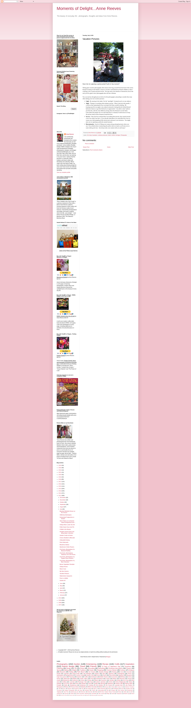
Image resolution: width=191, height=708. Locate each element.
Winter (100, 687)
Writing (75, 678)
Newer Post (86, 147)
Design (68, 668)
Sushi (113, 693)
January (62, 595)
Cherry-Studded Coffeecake (67, 537)
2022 (60, 470)
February (62, 592)
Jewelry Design (103, 672)
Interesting (101, 668)
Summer (79, 677)
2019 (60, 477)
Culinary (122, 670)
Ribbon (96, 680)
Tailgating (59, 691)
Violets (125, 691)
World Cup (126, 693)
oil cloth (131, 691)
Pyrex (64, 688)
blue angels (88, 688)
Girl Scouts (109, 685)
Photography (124, 135)
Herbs (82, 680)
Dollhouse (75, 680)
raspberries (59, 693)
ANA (103, 673)
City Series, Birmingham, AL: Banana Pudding (67, 550)
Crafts (117, 664)
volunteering (103, 688)
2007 (60, 605)
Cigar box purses (61, 677)
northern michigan (115, 135)
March (62, 590)
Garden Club (90, 675)
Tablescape (66, 678)
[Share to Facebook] (114, 133)
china (89, 683)
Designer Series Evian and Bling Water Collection (67, 532)
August (62, 507)
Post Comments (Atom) (96, 150)
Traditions (83, 670)
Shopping (100, 670)
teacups (66, 693)
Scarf (122, 688)
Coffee (86, 677)
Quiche (88, 695)
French (130, 673)
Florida (58, 673)
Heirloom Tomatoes (129, 686)
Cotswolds (93, 693)
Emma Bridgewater (120, 682)
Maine (114, 678)
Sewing (114, 672)
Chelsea (113, 686)
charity (58, 680)
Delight (74, 670)
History (130, 682)
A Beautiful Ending (65, 540)
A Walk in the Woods (65, 529)
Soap (91, 682)
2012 (60, 493)
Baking (66, 670)
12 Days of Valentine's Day (111, 666)
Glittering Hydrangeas (66, 515)
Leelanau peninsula (102, 135)
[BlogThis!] (110, 133)
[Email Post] (104, 132)
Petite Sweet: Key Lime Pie (67, 527)
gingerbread (69, 675)
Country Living (80, 675)
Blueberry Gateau (64, 544)
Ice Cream (92, 672)
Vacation (111, 680)
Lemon (108, 678)
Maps (108, 693)
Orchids (89, 680)
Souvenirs (104, 680)
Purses (77, 683)
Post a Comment (89, 143)
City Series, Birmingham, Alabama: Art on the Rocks (67, 553)
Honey (58, 678)
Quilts (65, 685)
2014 (60, 488)
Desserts (62, 672)
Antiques (131, 670)
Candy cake (71, 695)
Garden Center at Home (66, 535)
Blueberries (66, 680)
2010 (60, 598)
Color (121, 672)
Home (108, 147)
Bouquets (129, 675)
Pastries (97, 673)
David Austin (75, 673)
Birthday (123, 677)
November (63, 500)
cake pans (79, 690)
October (62, 502)
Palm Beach (81, 672)
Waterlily (83, 687)
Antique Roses (64, 566)
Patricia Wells (128, 683)
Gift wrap (102, 683)
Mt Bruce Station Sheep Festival (108, 691)
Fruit (92, 678)
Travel (82, 666)
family (118, 680)
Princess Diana (75, 687)
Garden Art (62, 580)
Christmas (128, 666)
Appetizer (121, 675)
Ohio (107, 690)
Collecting (60, 668)
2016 (60, 484)
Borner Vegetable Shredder (67, 564)
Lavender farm (119, 685)
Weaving (93, 695)
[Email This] (108, 133)
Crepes (93, 690)
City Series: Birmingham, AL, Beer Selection (67, 561)
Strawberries (73, 685)
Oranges (113, 690)
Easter (92, 670)
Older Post (131, 147)
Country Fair (120, 686)
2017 (60, 481)
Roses (82, 668)
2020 (60, 474)
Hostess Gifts (119, 683)
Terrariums (59, 690)
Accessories (114, 677)
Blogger (108, 656)
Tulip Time (65, 691)
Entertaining (91, 664)
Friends (93, 666)
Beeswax (106, 686)
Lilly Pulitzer (128, 685)
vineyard (99, 695)
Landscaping (101, 690)
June (61, 583)
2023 (60, 467)
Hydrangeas (60, 675)
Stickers (70, 688)
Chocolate (129, 672)
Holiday (71, 672)
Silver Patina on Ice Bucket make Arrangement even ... (68, 521)
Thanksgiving (120, 673)
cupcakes (66, 673)
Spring (59, 670)
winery (109, 688)
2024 (60, 465)
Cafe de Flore (64, 695)
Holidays (59, 683)
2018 (60, 479)
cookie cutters (83, 678)
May (61, 585)
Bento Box (90, 691)
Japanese (111, 673)
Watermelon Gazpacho (66, 576)
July (61, 509)
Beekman (83, 691)
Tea (75, 668)
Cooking (91, 685)
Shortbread (129, 690)
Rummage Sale (82, 682)
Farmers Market (112, 670)
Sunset (130, 678)
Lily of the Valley (68, 683)
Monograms (60, 687)
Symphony (76, 688)
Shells (104, 675)
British (96, 691)
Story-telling (112, 675)
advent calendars (101, 682)
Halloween (110, 683)
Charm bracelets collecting (82, 693)
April (61, 588)
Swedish (83, 683)
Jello (59, 688)
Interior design (68, 666)
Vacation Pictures (64, 573)
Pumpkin (59, 685)
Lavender (72, 682)
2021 (60, 472)
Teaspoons (119, 693)
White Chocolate (92, 687)
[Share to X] (112, 133)
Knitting (64, 682)
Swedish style (129, 688)
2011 (60, 495)
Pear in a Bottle (64, 578)
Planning (71, 677)
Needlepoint (116, 688)
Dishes (111, 682)
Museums (122, 678)
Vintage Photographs (69, 690)
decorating (91, 668)
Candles (95, 683)
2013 (60, 491)
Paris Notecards (64, 542)
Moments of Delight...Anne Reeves (89, 8)
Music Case (63, 569)
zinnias (72, 693)
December (63, 497)
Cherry (130, 677)
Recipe (105, 664)
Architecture (82, 685)
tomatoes (87, 690)
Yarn (82, 688)
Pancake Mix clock (80, 695)
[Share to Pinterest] (115, 133)
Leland (109, 135)
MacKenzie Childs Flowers (67, 547)
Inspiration (94, 135)
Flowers (128, 668)
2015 (60, 486)
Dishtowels (94, 677)
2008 (60, 602)
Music (66, 687)
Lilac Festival (101, 693)
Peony (98, 675)
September (63, 504)
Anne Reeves (70, 134)
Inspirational (99, 678)
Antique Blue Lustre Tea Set (67, 524)
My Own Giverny (64, 571)
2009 (60, 600)
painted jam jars (74, 691)
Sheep (119, 691)
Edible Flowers (104, 677)
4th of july (89, 135)
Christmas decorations (115, 668)
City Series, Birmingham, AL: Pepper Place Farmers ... (67, 557)
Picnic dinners (121, 690)
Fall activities (99, 685)
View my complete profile (63, 172)
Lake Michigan (87, 673)
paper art (95, 688)
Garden (77, 664)
